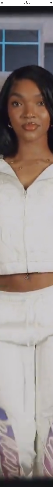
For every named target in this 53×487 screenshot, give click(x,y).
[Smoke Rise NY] (26, 3)
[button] (51, 3)
